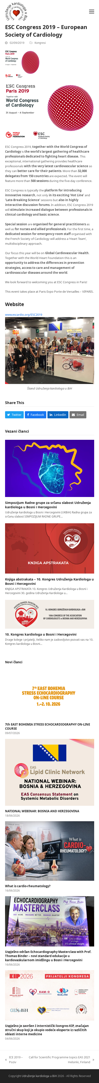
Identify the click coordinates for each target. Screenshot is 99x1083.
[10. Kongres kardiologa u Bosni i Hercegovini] (49, 614)
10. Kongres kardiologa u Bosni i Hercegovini (40, 634)
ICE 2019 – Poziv (14, 1059)
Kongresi (40, 43)
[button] (91, 11)
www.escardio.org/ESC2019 (23, 314)
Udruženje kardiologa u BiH (39, 1076)
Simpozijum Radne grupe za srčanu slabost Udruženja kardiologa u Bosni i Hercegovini (48, 504)
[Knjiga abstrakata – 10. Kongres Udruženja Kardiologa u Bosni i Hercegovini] (49, 548)
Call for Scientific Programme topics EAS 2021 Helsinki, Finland (59, 1059)
